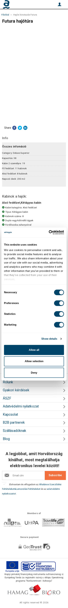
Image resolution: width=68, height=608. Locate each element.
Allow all (34, 349)
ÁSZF (7, 398)
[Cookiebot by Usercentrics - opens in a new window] (49, 232)
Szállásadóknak (14, 431)
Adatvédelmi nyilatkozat (21, 406)
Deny (34, 372)
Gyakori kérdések (16, 390)
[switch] (59, 303)
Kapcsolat (10, 415)
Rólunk (8, 382)
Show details (49, 338)
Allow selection (34, 361)
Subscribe (55, 475)
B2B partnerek (14, 423)
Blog (6, 439)
